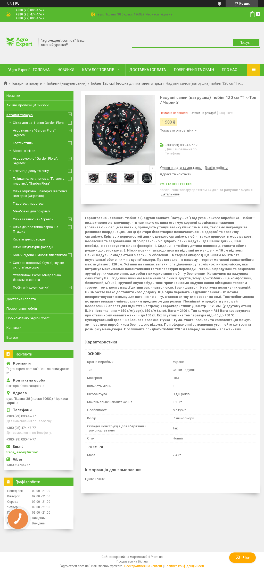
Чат (246, 558)
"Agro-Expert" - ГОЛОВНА (29, 70)
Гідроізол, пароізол (28, 203)
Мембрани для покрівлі (31, 211)
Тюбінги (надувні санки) (66, 83)
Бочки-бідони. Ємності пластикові (40, 255)
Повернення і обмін (21, 308)
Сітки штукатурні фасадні (33, 247)
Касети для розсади (29, 239)
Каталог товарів (19, 115)
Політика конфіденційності (184, 566)
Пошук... (246, 43)
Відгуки (12, 337)
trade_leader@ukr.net (22, 452)
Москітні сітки (24, 151)
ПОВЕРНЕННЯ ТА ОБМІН (194, 70)
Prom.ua (157, 557)
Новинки (13, 96)
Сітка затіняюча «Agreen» (33, 219)
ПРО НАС (229, 70)
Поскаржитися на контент (143, 566)
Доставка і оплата (21, 299)
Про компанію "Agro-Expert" (28, 318)
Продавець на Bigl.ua (132, 561)
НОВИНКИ (66, 70)
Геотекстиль (23, 143)
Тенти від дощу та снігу (31, 171)
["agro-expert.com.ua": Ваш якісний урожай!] (19, 42)
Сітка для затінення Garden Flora (38, 123)
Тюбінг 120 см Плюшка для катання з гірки (126, 83)
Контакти (13, 328)
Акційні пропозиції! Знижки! (27, 105)
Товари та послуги (26, 83)
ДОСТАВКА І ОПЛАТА (147, 70)
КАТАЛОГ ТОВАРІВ (98, 70)
